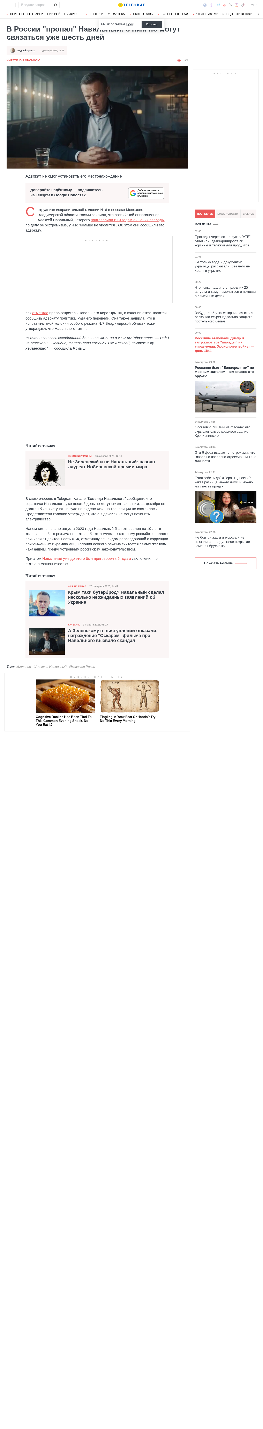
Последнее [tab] (205, 213)
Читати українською (23, 60)
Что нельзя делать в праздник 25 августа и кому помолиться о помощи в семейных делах (225, 292)
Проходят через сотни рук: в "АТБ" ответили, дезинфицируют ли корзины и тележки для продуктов (222, 241)
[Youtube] (224, 5)
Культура (74, 624)
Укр (253, 5)
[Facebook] (205, 5)
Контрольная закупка (107, 14)
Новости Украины (80, 456)
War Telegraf (77, 586)
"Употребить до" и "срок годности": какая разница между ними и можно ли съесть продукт (224, 482)
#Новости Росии (82, 667)
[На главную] (131, 4)
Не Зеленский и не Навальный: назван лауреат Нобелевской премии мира (111, 464)
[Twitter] (231, 5)
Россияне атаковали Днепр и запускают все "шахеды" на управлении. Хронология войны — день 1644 (224, 344)
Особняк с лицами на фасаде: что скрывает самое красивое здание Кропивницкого (222, 431)
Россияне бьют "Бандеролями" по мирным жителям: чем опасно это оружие (224, 372)
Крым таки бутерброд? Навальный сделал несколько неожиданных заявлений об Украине (116, 597)
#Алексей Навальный (50, 667)
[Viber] (211, 5)
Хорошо (152, 24)
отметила (40, 313)
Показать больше (218, 563)
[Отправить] (55, 5)
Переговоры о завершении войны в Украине (45, 14)
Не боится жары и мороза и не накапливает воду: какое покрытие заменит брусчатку (222, 541)
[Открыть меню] (9, 4)
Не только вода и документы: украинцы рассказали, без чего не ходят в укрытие (222, 266)
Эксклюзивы (143, 14)
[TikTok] (243, 5)
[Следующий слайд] (259, 14)
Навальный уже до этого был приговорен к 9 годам (86, 558)
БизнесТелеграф (175, 14)
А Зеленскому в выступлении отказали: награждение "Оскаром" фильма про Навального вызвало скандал (113, 635)
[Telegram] (218, 5)
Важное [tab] (248, 213)
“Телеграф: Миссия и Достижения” (224, 14)
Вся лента (203, 224)
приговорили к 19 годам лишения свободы (128, 220)
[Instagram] (237, 5)
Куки (129, 24)
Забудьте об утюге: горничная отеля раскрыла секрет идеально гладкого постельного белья (224, 317)
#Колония (23, 667)
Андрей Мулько (26, 50)
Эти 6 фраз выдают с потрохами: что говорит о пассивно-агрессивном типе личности (225, 457)
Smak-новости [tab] (227, 213)
